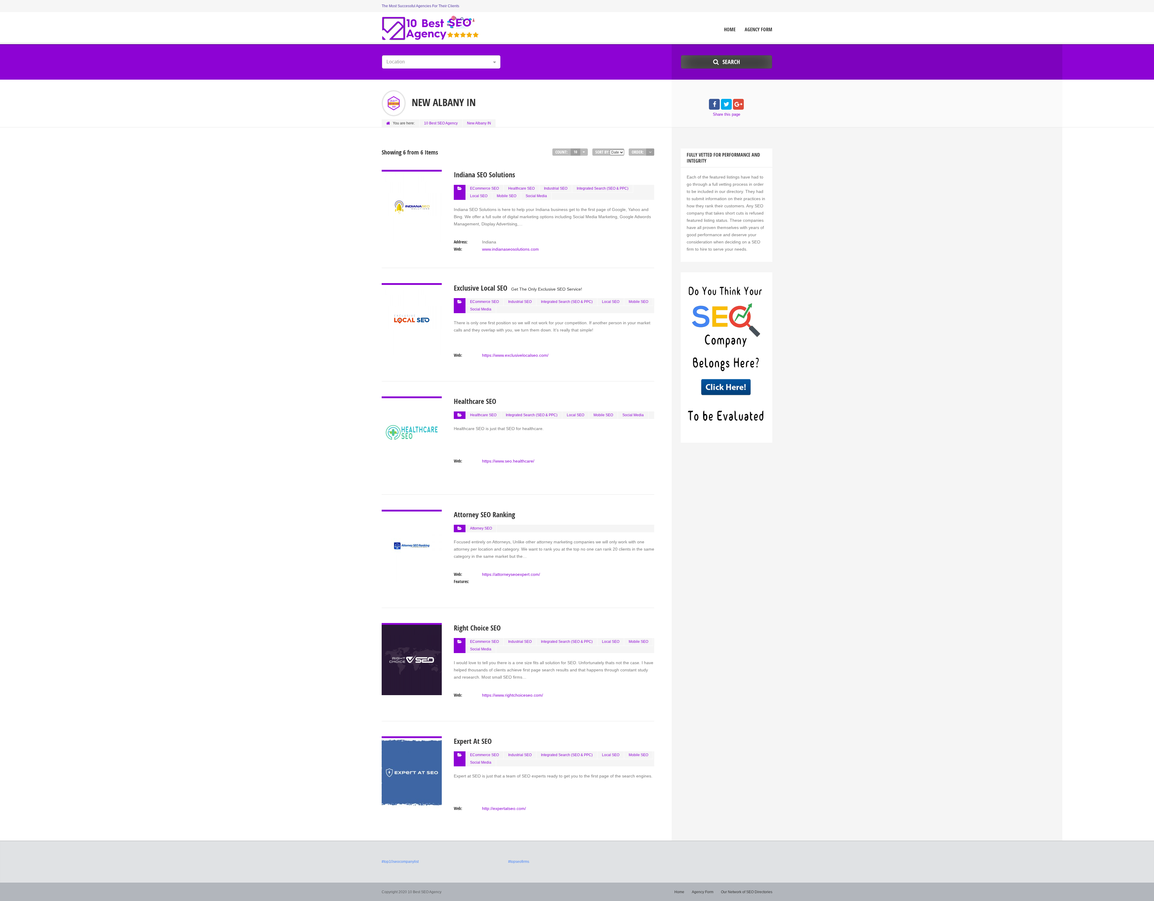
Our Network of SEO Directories (746, 892)
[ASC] (650, 152)
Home (730, 29)
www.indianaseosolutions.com (510, 249)
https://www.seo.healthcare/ (508, 461)
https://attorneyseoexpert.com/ (511, 574)
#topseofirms (518, 862)
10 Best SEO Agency (441, 123)
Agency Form (758, 29)
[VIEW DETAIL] (412, 173)
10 (575, 151)
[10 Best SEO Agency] (430, 28)
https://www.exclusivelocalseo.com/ (515, 355)
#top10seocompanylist (400, 862)
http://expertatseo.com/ (504, 808)
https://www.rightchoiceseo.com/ (512, 695)
